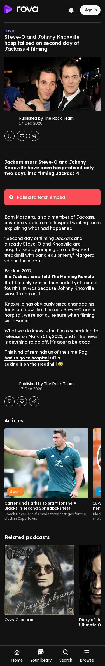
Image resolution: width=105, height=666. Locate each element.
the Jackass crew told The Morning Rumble (49, 276)
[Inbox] (71, 10)
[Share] (34, 136)
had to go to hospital (26, 357)
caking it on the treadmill (30, 364)
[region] (52, 474)
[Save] (9, 136)
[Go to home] (21, 10)
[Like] (22, 136)
